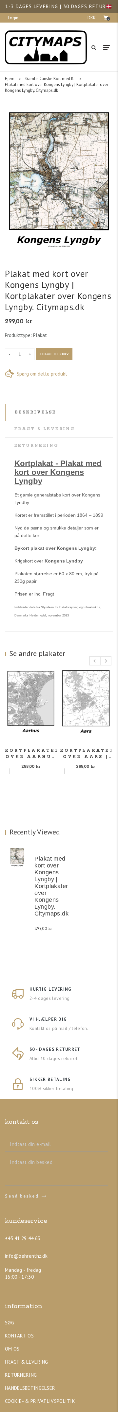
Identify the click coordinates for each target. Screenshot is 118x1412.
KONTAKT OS (19, 1336)
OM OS (12, 1349)
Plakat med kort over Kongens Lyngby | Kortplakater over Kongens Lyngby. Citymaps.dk (56, 87)
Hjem (9, 78)
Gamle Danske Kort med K (49, 78)
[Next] (105, 660)
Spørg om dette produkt (42, 374)
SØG (9, 1323)
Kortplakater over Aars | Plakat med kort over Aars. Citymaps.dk (86, 754)
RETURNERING (21, 1375)
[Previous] (95, 660)
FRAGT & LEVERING (26, 1362)
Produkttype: (18, 335)
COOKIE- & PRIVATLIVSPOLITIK (40, 1401)
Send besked (22, 1196)
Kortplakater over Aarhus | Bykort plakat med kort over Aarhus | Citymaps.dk (31, 754)
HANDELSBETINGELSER (30, 1388)
